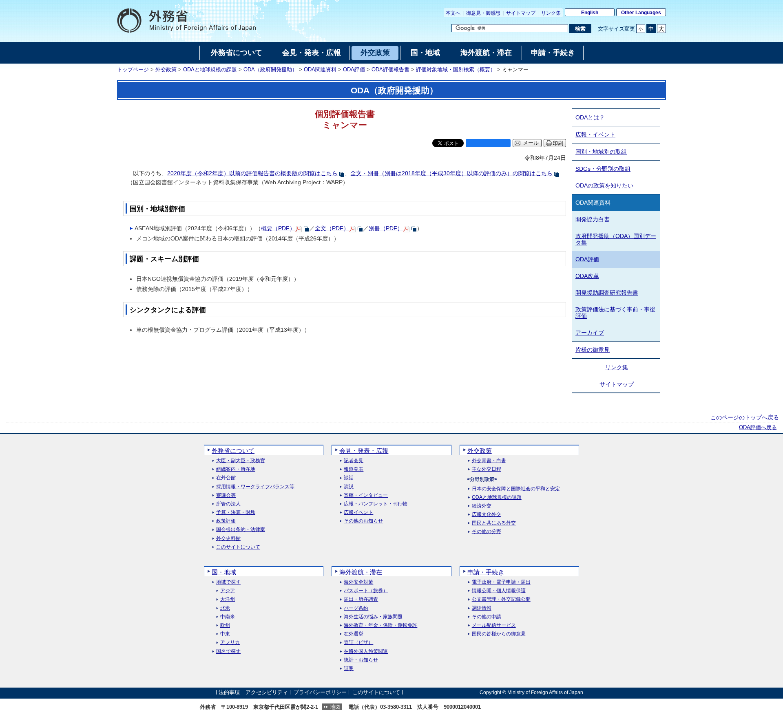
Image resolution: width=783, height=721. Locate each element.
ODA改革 (587, 276)
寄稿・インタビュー (366, 495)
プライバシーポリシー (320, 692)
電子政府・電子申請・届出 (501, 582)
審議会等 (226, 495)
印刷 (558, 143)
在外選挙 (353, 634)
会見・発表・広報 (363, 450)
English (589, 12)
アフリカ (230, 642)
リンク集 (551, 13)
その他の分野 (486, 531)
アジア (227, 590)
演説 (349, 486)
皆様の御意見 (592, 349)
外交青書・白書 (489, 460)
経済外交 (481, 506)
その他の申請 (486, 617)
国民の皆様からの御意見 (499, 634)
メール (531, 143)
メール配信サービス (494, 625)
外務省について (233, 450)
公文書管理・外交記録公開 (501, 599)
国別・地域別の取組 (601, 151)
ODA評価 (354, 70)
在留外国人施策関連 (366, 651)
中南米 (227, 617)
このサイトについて (238, 547)
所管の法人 (228, 504)
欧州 (225, 625)
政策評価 (226, 521)
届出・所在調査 (361, 599)
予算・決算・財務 (235, 512)
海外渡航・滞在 (360, 572)
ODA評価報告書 (390, 70)
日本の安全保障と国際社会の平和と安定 (516, 489)
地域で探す (228, 582)
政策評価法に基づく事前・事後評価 (615, 313)
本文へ (453, 13)
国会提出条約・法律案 (240, 529)
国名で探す (228, 651)
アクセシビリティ (267, 692)
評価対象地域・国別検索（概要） (455, 70)
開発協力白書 (592, 219)
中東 (225, 634)
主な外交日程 (486, 469)
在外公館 (226, 478)
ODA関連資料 (320, 70)
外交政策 (166, 70)
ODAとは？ (590, 117)
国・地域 (224, 572)
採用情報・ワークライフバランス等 (255, 486)
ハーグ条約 (356, 608)
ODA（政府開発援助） (270, 70)
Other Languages (641, 12)
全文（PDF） (332, 228)
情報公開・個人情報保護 (499, 590)
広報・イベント (595, 134)
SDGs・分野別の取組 (602, 168)
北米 (225, 608)
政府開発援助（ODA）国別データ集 (615, 239)
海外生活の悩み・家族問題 (373, 617)
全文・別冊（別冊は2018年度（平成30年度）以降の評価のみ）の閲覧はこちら (451, 173)
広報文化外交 (486, 514)
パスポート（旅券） (366, 590)
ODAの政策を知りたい (604, 185)
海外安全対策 (358, 582)
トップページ (133, 70)
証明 (349, 668)
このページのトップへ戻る (744, 417)
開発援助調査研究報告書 (606, 292)
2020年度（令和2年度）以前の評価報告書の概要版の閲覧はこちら (252, 173)
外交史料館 (228, 538)
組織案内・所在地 (235, 469)
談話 (349, 478)
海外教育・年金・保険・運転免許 (380, 625)
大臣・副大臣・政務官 (240, 460)
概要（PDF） (278, 228)
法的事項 (229, 692)
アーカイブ (589, 332)
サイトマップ (520, 13)
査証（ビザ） (358, 642)
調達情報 (481, 608)
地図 (335, 707)
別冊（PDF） (386, 228)
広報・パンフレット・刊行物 (375, 504)
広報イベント (358, 512)
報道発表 (353, 469)
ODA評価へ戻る (758, 427)
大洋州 (227, 599)
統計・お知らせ (361, 660)
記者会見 (353, 460)
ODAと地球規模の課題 (210, 70)
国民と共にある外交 (494, 523)
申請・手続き (485, 572)
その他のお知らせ (363, 521)
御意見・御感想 (483, 13)
